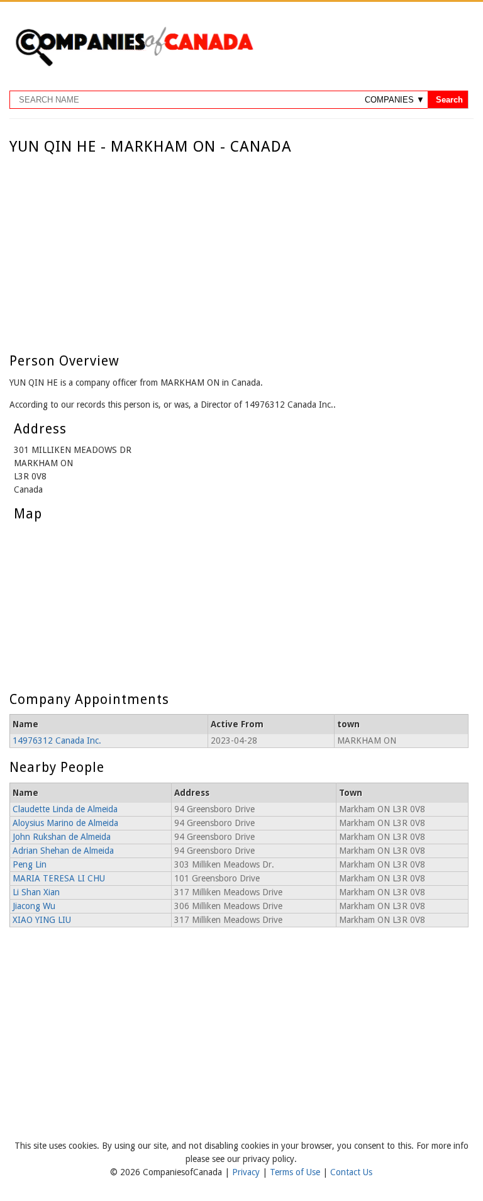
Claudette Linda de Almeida (65, 809)
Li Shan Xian (36, 892)
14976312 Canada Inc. (57, 740)
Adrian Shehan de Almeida (63, 851)
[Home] (133, 64)
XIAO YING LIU (42, 920)
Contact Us (351, 1172)
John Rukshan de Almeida (62, 837)
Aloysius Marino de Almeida (65, 823)
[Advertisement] (239, 250)
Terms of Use (296, 1172)
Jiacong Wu (34, 906)
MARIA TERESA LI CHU (59, 878)
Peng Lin (30, 864)
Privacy (247, 1172)
